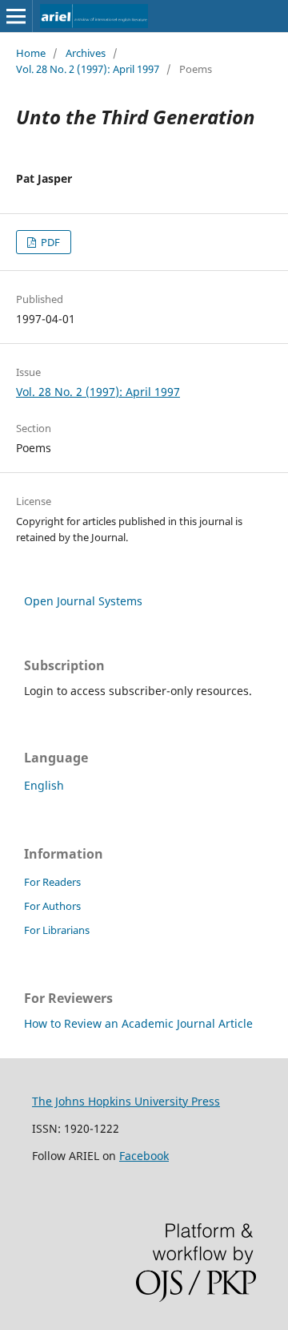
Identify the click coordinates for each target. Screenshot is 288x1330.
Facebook (144, 1155)
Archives (86, 53)
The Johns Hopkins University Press (126, 1101)
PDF (49, 242)
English (44, 785)
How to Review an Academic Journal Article (138, 1023)
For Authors (52, 906)
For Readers (52, 882)
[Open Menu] (16, 16)
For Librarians (57, 930)
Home (31, 53)
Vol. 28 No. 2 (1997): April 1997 (87, 69)
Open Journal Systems (83, 600)
